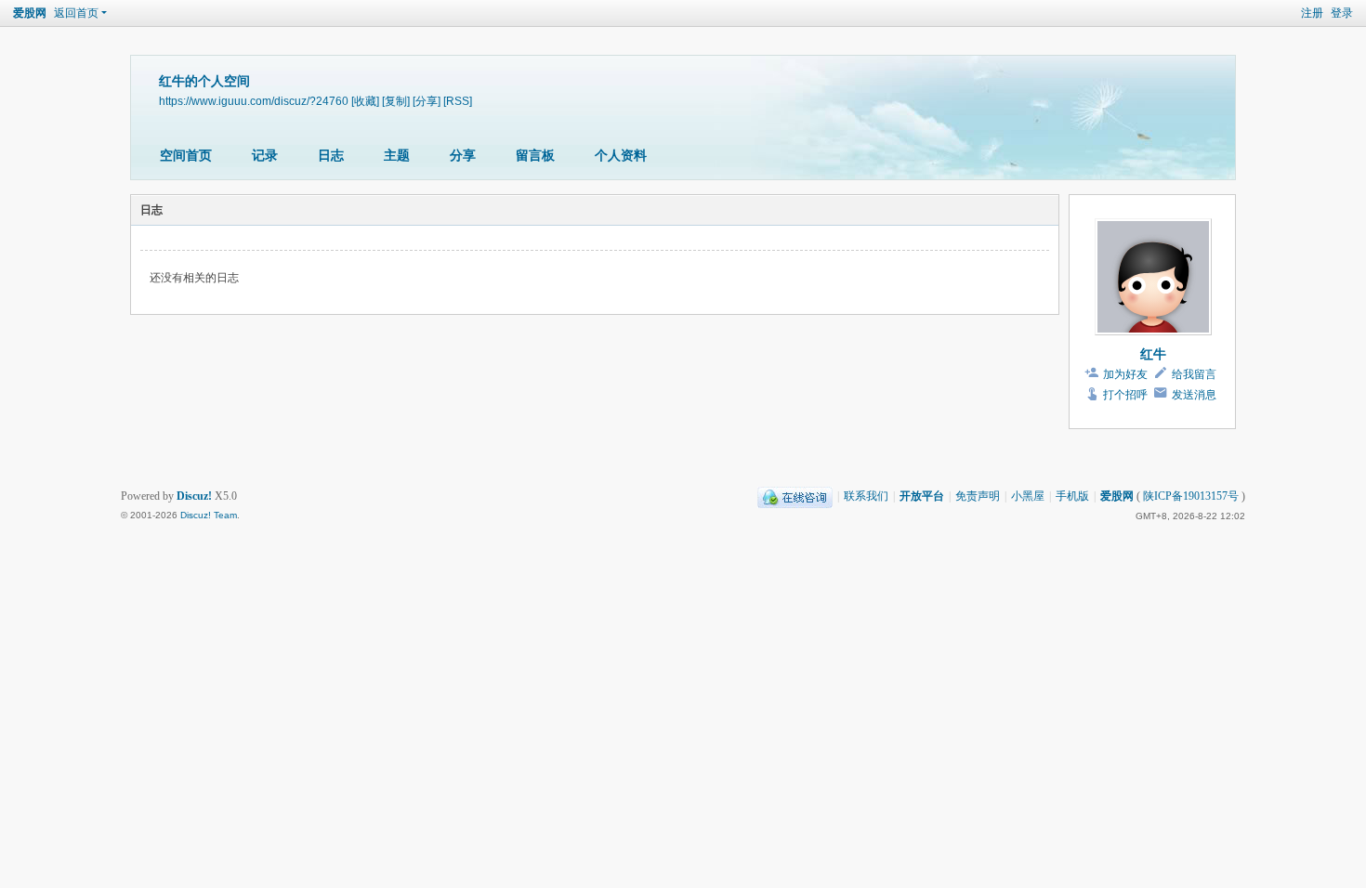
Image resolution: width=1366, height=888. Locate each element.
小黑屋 (1027, 496)
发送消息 (1194, 394)
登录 (1342, 13)
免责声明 (977, 496)
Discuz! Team (208, 515)
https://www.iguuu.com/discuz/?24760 (253, 101)
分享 (463, 156)
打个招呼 (1125, 394)
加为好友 (1125, 374)
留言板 (535, 156)
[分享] (426, 101)
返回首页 (76, 13)
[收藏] (365, 101)
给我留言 (1194, 374)
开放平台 (922, 496)
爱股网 (29, 13)
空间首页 (186, 156)
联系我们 (866, 496)
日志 (331, 156)
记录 (265, 156)
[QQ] (795, 496)
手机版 (1072, 496)
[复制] (396, 101)
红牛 (1153, 354)
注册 (1312, 13)
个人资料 (621, 156)
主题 (397, 156)
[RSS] (457, 101)
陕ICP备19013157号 (1191, 496)
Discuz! (194, 496)
